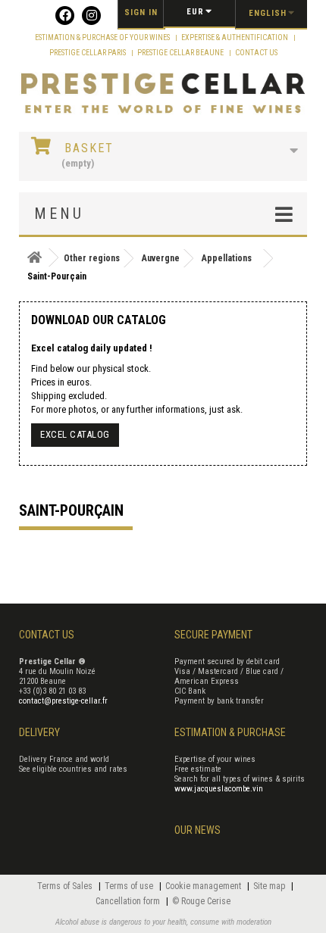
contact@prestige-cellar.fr (63, 701)
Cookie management (204, 886)
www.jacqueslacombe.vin (218, 789)
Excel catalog (75, 434)
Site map (270, 886)
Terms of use (130, 886)
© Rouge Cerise (201, 901)
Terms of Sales (66, 886)
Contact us (256, 52)
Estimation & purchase (230, 732)
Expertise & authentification (235, 37)
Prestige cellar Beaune (181, 52)
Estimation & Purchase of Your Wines (103, 37)
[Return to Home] (34, 257)
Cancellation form (129, 901)
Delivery (39, 732)
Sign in (141, 12)
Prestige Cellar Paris (88, 52)
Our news (197, 830)
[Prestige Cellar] (163, 93)
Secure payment (213, 635)
